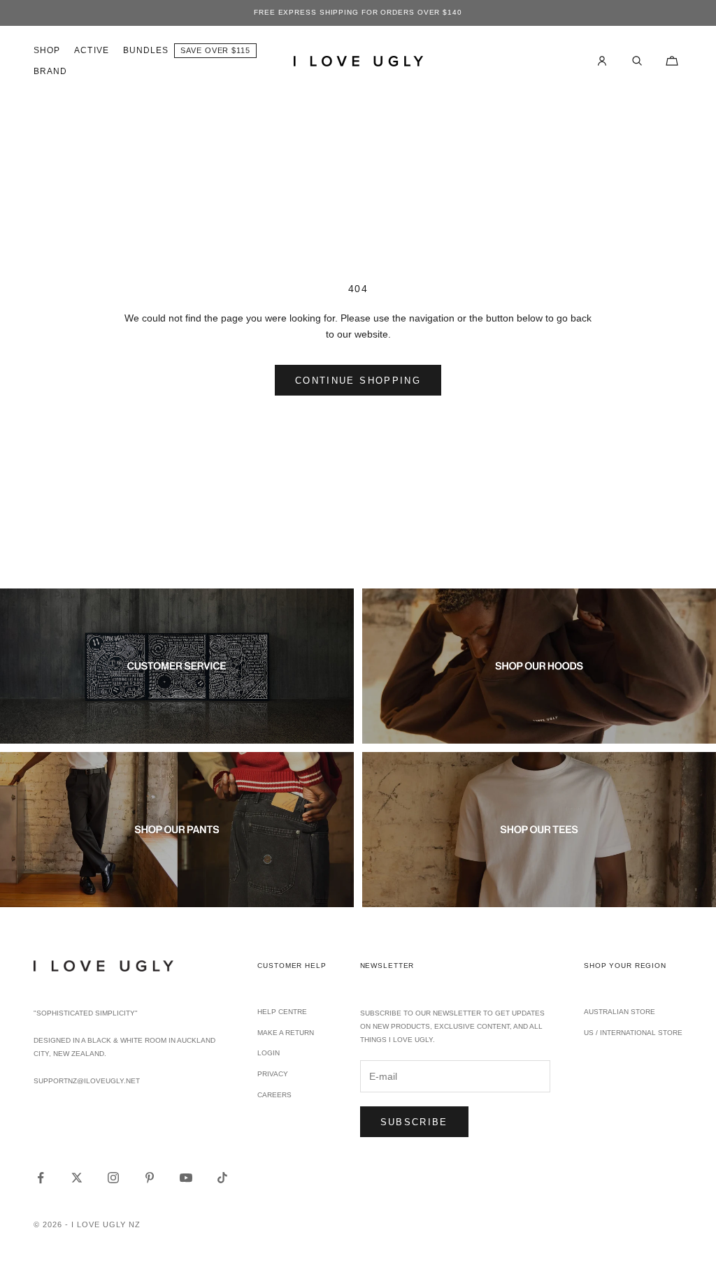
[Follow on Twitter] (77, 1178)
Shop (47, 50)
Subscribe (414, 1122)
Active (91, 50)
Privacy (272, 1074)
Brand (50, 71)
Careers (274, 1095)
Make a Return (285, 1032)
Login (268, 1053)
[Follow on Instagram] (113, 1178)
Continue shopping (358, 380)
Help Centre (282, 1011)
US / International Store (633, 1032)
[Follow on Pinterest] (150, 1178)
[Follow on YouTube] (186, 1178)
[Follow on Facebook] (41, 1178)
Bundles (146, 50)
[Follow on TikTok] (222, 1178)
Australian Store (619, 1011)
